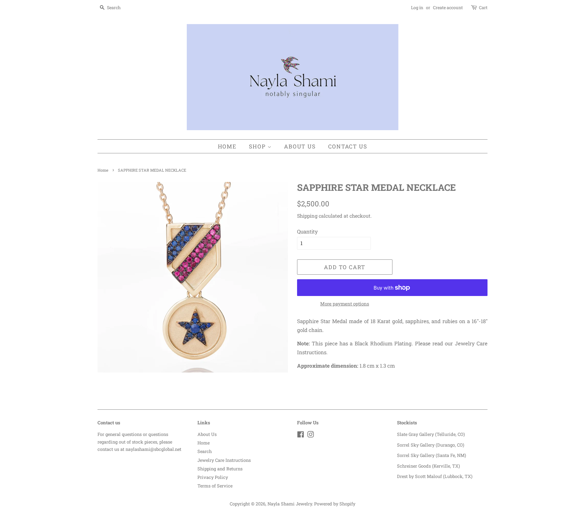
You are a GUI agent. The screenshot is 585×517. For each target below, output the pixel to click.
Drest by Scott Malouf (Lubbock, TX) (435, 476)
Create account (448, 7)
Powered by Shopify (334, 504)
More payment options (344, 304)
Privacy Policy (212, 477)
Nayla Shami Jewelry (290, 504)
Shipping (307, 215)
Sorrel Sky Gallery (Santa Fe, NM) (431, 455)
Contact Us (347, 146)
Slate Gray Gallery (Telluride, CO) (431, 434)
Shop (258, 146)
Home (227, 146)
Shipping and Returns (220, 469)
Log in (417, 7)
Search (204, 451)
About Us (300, 146)
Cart (483, 7)
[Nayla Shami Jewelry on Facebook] (300, 435)
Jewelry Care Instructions (224, 460)
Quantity (307, 231)
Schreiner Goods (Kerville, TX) (428, 466)
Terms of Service (214, 486)
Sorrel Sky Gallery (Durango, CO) (430, 445)
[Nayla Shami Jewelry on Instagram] (310, 435)
